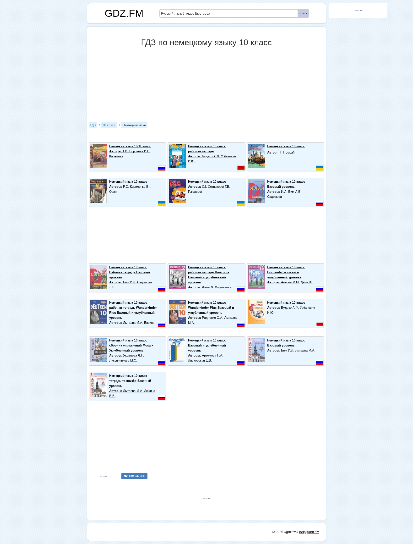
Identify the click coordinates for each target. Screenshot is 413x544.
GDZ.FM (124, 13)
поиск (303, 13)
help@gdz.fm (309, 532)
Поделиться (137, 476)
